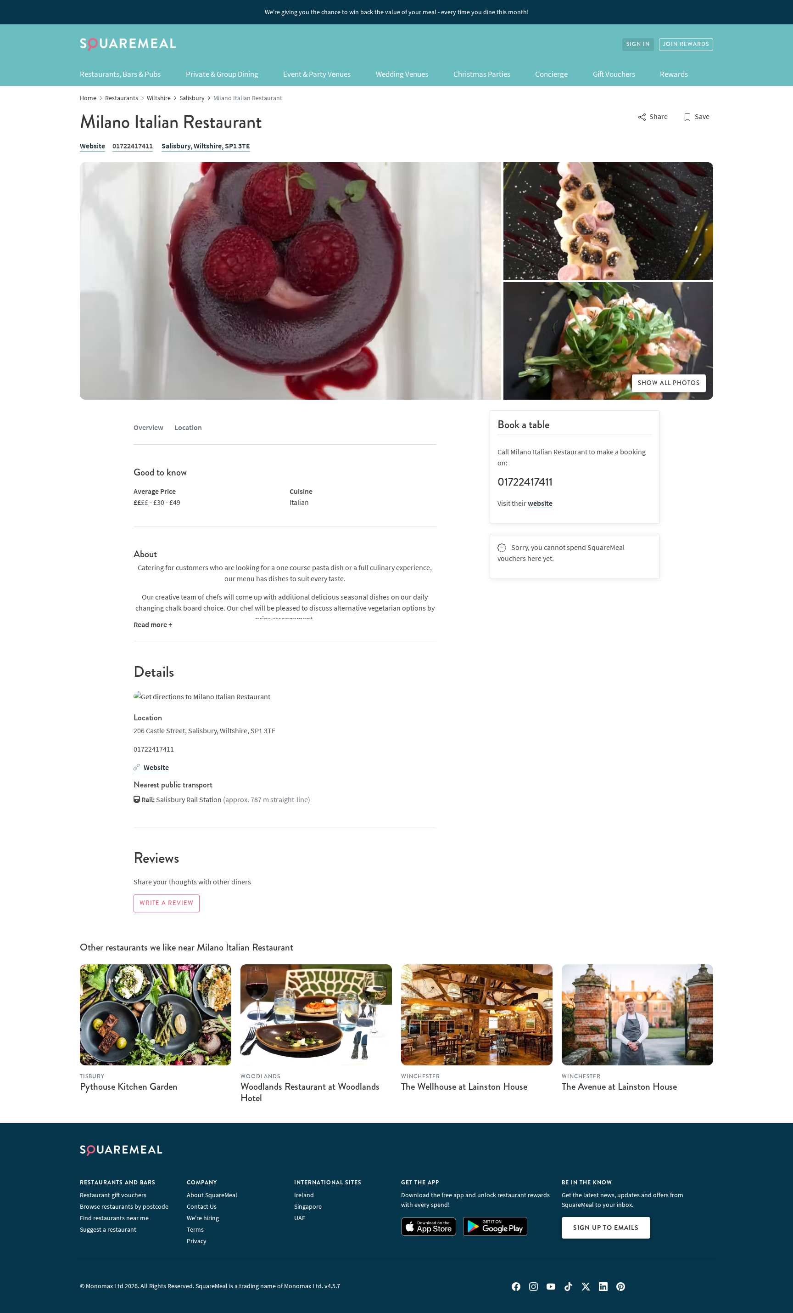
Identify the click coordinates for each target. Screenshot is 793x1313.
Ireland (304, 1195)
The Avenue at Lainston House (619, 1086)
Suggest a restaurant (108, 1229)
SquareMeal (128, 44)
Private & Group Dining (222, 74)
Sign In (638, 44)
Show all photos (669, 383)
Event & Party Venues (317, 74)
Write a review (167, 903)
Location (188, 427)
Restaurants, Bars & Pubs (120, 74)
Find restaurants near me (114, 1218)
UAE (299, 1218)
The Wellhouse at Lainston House (464, 1086)
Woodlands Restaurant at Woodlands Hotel (310, 1092)
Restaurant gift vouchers (113, 1195)
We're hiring (203, 1218)
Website (92, 145)
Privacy (197, 1241)
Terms (195, 1229)
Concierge (551, 74)
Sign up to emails (606, 1227)
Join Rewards (686, 44)
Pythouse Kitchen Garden (129, 1086)
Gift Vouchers (614, 74)
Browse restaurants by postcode (124, 1206)
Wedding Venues (402, 74)
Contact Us (202, 1206)
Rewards (674, 74)
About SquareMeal (212, 1195)
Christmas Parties (481, 74)
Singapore (308, 1206)
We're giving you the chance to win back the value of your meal (397, 12)
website (540, 503)
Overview (148, 427)
